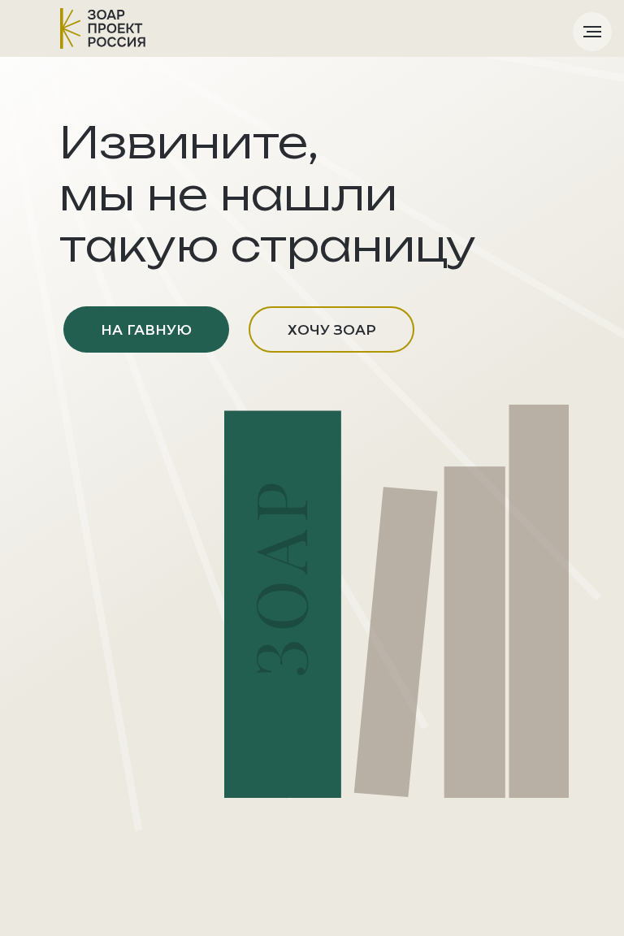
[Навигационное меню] (592, 31)
